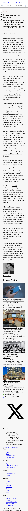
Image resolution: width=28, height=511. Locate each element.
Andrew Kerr (10, 31)
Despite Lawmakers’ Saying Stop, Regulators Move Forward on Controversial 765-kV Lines (13, 329)
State (5, 11)
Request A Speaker (11, 502)
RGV (7, 488)
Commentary (10, 457)
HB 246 (14, 186)
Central (8, 481)
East (7, 483)
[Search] (26, 6)
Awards (8, 500)
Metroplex (9, 487)
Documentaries (10, 473)
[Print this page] (1, 19)
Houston (8, 485)
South (7, 490)
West (7, 492)
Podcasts (8, 475)
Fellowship (9, 505)
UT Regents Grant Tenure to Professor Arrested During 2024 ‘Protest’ (12, 382)
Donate (9, 5)
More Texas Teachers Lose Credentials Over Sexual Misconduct (11, 356)
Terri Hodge (12, 143)
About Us (6, 447)
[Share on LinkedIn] (1, 15)
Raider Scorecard (11, 467)
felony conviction (15, 103)
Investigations (10, 455)
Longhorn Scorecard (12, 465)
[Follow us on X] (15, 420)
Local (7, 452)
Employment (10, 503)
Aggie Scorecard (11, 464)
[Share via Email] (1, 17)
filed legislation (12, 175)
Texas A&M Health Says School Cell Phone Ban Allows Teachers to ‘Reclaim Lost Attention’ (13, 300)
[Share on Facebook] (1, 10)
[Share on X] (1, 12)
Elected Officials (11, 498)
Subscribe (19, 5)
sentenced (14, 61)
